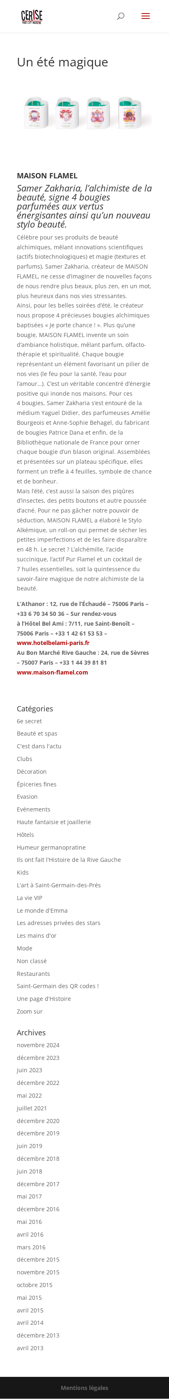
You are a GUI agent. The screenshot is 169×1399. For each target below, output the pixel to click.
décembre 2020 (38, 1121)
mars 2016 (31, 1247)
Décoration (32, 771)
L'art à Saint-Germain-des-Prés (59, 885)
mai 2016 (29, 1222)
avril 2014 (30, 1322)
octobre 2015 (35, 1285)
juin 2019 (29, 1146)
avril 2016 (30, 1234)
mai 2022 (29, 1095)
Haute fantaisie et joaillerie (54, 822)
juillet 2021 (32, 1108)
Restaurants (33, 973)
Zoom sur (30, 1011)
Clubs (24, 759)
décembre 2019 (38, 1133)
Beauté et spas (37, 733)
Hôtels (25, 834)
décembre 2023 (38, 1058)
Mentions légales (84, 1388)
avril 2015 (30, 1310)
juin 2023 (29, 1070)
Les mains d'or (37, 935)
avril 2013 (30, 1348)
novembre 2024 (38, 1045)
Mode (24, 948)
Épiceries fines (37, 784)
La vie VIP (29, 898)
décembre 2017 (38, 1184)
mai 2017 (29, 1196)
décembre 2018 (38, 1158)
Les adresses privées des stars (58, 923)
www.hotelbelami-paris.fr (53, 643)
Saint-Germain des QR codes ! (58, 986)
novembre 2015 (38, 1272)
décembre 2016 (38, 1209)
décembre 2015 (38, 1259)
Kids (23, 872)
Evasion (27, 796)
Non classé (32, 961)
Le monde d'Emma (42, 910)
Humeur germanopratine (51, 847)
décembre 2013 (38, 1335)
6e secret (29, 721)
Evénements (33, 809)
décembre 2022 (38, 1083)
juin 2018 (29, 1171)
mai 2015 (29, 1297)
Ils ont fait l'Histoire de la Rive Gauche (69, 860)
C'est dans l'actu (39, 746)
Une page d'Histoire (44, 999)
